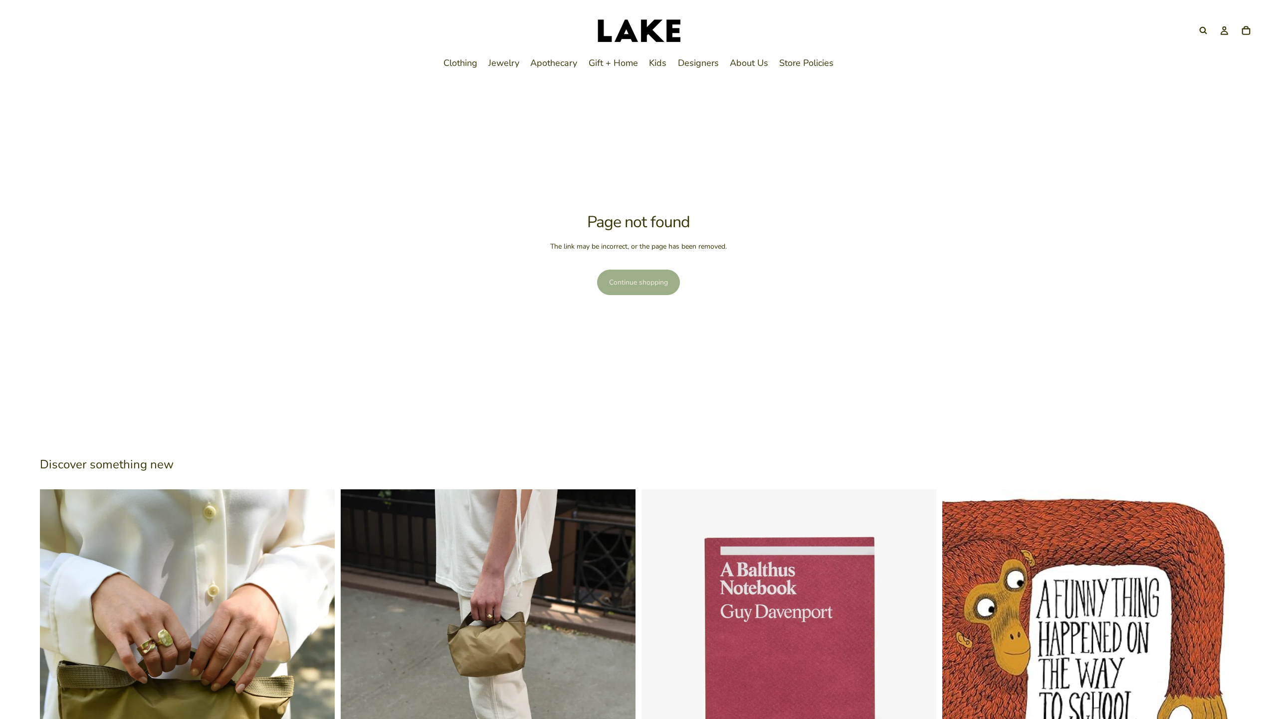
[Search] (1203, 30)
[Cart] (1246, 30)
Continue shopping (638, 282)
